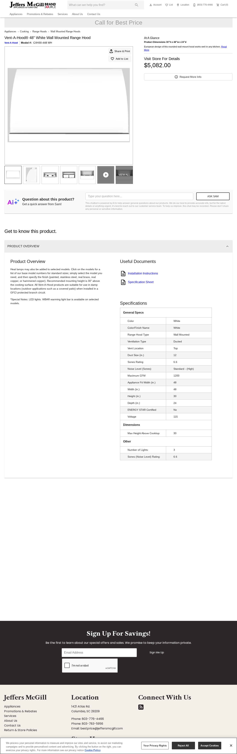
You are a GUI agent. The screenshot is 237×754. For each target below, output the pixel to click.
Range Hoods (39, 31)
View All (124, 174)
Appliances (16, 14)
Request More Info (190, 76)
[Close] (231, 745)
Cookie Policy (93, 750)
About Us (77, 14)
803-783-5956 (92, 723)
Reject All (183, 745)
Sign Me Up (157, 652)
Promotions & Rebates (40, 14)
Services (63, 14)
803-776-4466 (93, 719)
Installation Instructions (143, 273)
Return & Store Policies (20, 730)
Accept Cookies (210, 745)
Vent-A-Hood (11, 43)
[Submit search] (137, 5)
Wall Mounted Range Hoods (65, 31)
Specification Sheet (140, 282)
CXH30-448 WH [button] (42, 42)
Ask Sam (213, 196)
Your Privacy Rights (154, 745)
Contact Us (93, 14)
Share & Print (122, 51)
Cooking (24, 31)
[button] (150, 5)
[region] (118, 746)
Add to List (122, 58)
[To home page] (33, 4)
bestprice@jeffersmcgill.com (101, 728)
